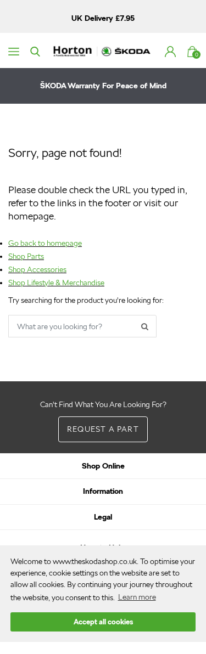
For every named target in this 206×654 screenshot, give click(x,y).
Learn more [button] (137, 597)
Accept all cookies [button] (103, 622)
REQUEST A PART (103, 429)
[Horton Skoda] (102, 50)
